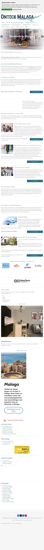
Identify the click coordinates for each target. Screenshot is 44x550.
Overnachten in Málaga (7, 487)
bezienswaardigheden (5, 251)
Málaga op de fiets (6, 494)
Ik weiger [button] (10, 9)
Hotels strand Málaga (6, 428)
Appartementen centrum (7, 430)
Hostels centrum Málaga (7, 432)
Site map (25, 520)
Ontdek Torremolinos (6, 485)
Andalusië (25, 150)
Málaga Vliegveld (16, 518)
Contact (16, 520)
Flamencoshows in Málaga (8, 498)
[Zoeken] (26, 27)
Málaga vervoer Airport (24, 518)
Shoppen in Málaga (6, 495)
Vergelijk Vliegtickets (6, 463)
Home (2, 52)
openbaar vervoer (30, 190)
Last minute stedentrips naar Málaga (21, 167)
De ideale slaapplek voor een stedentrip (22, 123)
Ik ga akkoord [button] (4, 9)
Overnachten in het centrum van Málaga (27, 237)
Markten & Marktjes (6, 497)
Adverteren (21, 520)
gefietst (39, 189)
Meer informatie (22, 304)
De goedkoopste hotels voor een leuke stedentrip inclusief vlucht (28, 145)
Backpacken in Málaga (7, 491)
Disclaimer (30, 520)
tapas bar (26, 226)
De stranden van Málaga (7, 492)
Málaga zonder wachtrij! (22, 350)
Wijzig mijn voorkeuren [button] (17, 9)
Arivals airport (31, 518)
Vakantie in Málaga (9, 52)
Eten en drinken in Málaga (7, 501)
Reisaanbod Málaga (6, 489)
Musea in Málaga (6, 500)
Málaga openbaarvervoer (7, 518)
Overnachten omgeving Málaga (9, 433)
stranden (3, 256)
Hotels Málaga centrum (7, 426)
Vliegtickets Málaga (22, 217)
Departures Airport (38, 518)
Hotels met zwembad (7, 429)
